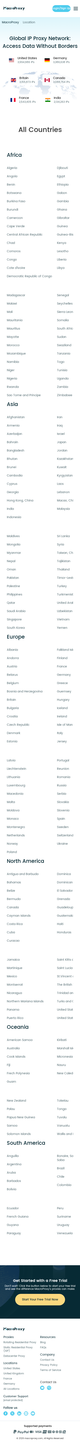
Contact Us (47, 1360)
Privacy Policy (49, 1365)
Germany (9, 1384)
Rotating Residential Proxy (19, 1342)
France (7, 1379)
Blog (43, 1342)
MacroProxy (10, 22)
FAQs (43, 1348)
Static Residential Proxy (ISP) (18, 1349)
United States (11, 1368)
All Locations (11, 1389)
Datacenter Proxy (14, 1356)
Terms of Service (50, 1370)
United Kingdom (13, 1374)
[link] (10, 22)
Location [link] (29, 22)
